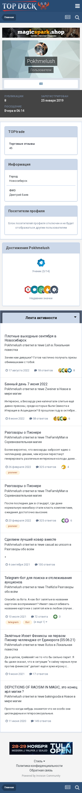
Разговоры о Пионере (23, 432)
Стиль (38, 761)
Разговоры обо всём (19, 549)
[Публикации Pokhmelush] (41, 84)
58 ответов (40, 418)
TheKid (50, 587)
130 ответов (46, 564)
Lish (48, 345)
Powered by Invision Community (41, 775)
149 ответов (42, 721)
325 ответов (47, 467)
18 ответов (45, 370)
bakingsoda (53, 696)
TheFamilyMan (55, 437)
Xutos (49, 645)
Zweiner (50, 389)
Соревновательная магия (23, 442)
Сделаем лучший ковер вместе (30, 539)
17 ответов (40, 674)
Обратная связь (41, 770)
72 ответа (41, 616)
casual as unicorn (57, 544)
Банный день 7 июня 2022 (26, 384)
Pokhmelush (13, 345)
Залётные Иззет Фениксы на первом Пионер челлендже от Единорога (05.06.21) (40, 638)
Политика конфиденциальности (39, 766)
